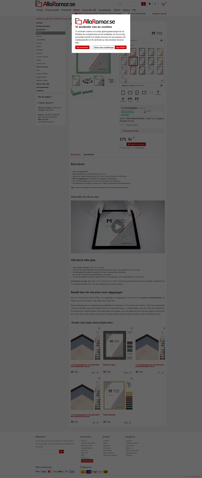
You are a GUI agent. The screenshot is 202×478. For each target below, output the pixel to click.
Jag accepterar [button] (82, 47)
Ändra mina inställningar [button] (104, 47)
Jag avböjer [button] (120, 47)
